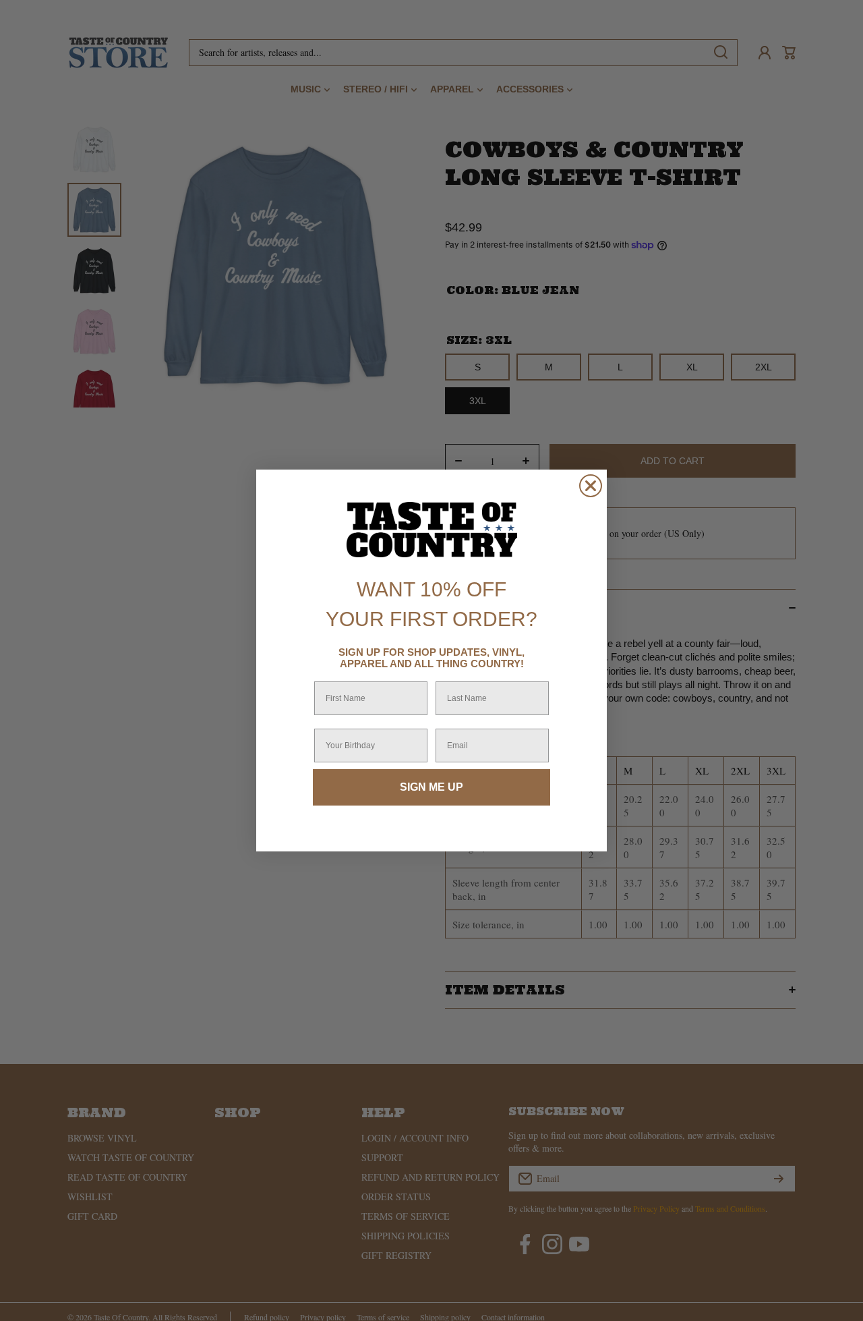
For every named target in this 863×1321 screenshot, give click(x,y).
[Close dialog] (590, 486)
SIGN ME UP (431, 787)
